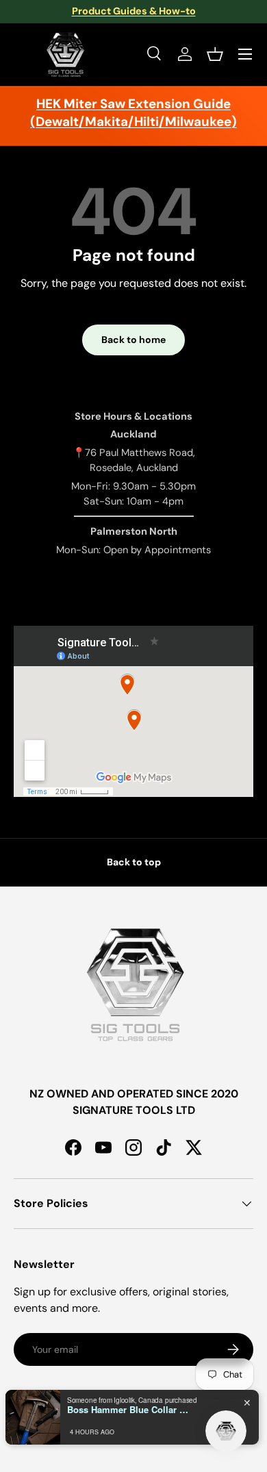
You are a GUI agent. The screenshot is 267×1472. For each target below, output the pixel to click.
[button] (215, 54)
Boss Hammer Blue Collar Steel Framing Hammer (128, 1409)
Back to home (133, 339)
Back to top (134, 862)
